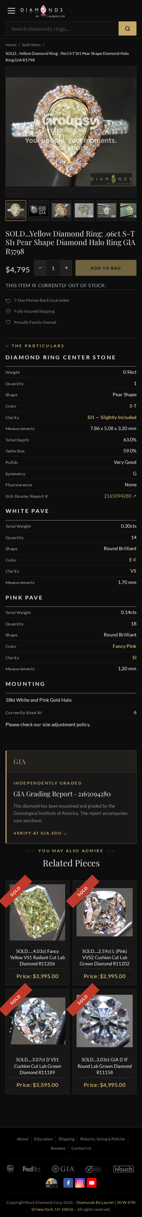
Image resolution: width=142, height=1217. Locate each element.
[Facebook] (68, 1183)
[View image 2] (38, 210)
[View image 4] (84, 210)
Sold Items (31, 44)
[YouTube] (92, 1183)
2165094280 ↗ (120, 496)
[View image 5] (107, 210)
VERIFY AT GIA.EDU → (40, 833)
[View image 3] (61, 210)
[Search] (127, 28)
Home (11, 44)
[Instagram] (80, 1183)
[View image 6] (129, 210)
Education (43, 1139)
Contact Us (81, 1148)
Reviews (58, 1148)
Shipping (66, 1139)
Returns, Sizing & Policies (102, 1139)
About (22, 1139)
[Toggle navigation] (11, 11)
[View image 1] (16, 210)
